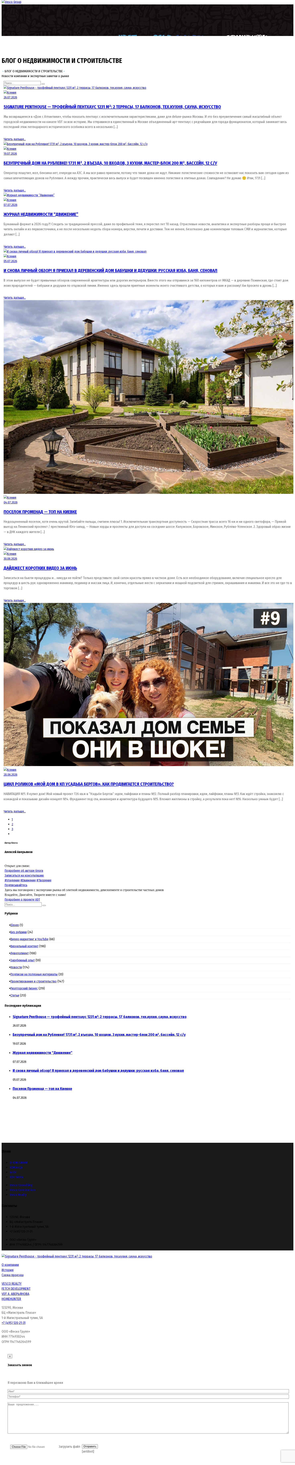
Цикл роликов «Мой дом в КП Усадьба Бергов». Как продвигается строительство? (89, 784)
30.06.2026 (10, 559)
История (7, 1270)
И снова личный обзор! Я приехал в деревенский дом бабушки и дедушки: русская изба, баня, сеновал (110, 270)
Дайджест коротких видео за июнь (40, 568)
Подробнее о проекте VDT (22, 899)
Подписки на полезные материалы (35, 974)
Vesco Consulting (21, 1185)
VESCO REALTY (11, 1284)
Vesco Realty (18, 1195)
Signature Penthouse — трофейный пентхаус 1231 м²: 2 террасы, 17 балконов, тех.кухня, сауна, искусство (112, 106)
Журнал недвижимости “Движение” (41, 214)
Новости (17, 967)
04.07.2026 (10, 502)
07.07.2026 (10, 205)
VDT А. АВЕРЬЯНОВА (15, 1294)
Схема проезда (12, 1275)
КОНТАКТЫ (16, 1177)
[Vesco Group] (11, 2)
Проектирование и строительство (35, 981)
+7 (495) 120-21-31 (13, 1323)
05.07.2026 (10, 261)
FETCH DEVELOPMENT (16, 1289)
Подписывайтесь (16, 885)
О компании (10, 1265)
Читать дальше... (15, 139)
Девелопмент (21, 953)
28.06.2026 (10, 774)
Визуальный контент (25, 946)
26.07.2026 (10, 97)
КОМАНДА (16, 1167)
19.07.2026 (10, 154)
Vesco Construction (22, 1190)
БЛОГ (13, 1172)
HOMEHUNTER (11, 1299)
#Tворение (44, 880)
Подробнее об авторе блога (24, 871)
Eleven (16, 925)
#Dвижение (28, 880)
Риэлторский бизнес (25, 988)
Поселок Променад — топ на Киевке (40, 512)
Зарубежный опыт (24, 960)
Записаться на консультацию (24, 875)
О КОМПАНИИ (18, 1162)
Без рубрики (20, 932)
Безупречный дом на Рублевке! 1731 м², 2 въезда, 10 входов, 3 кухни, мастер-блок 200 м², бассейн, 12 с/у (110, 163)
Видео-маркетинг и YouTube (30, 939)
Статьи (16, 995)
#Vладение (12, 880)
